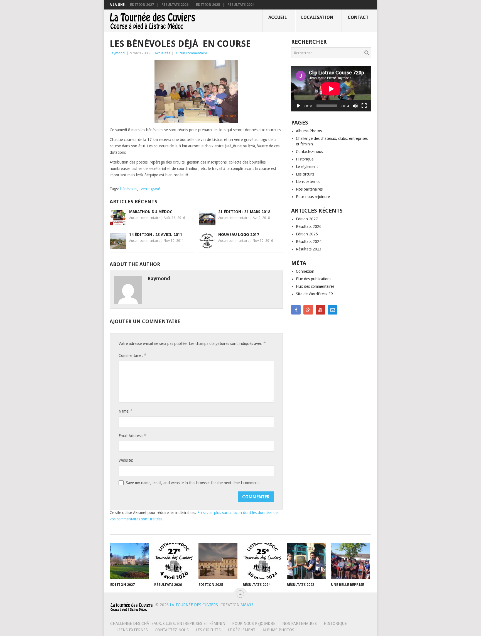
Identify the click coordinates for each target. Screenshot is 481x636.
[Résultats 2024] (262, 561)
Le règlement (307, 166)
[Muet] (355, 106)
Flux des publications (313, 279)
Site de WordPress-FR (314, 294)
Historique (304, 159)
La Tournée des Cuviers (194, 605)
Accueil (277, 17)
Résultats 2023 (309, 249)
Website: (126, 460)
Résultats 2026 (174, 5)
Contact (358, 17)
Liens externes (308, 181)
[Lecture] (298, 106)
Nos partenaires (309, 189)
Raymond (117, 53)
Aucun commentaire (191, 53)
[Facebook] (296, 310)
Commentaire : (132, 355)
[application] (331, 88)
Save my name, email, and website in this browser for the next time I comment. (193, 483)
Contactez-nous (309, 151)
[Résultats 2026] (173, 561)
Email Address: (132, 435)
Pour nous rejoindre (313, 196)
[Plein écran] (364, 106)
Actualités (162, 53)
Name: (125, 411)
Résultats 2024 (240, 5)
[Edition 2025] (217, 561)
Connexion (305, 271)
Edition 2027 (142, 5)
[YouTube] (320, 310)
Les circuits (305, 174)
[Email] (332, 310)
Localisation (317, 17)
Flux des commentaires (315, 286)
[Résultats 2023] (306, 561)
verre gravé (150, 189)
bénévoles (128, 189)
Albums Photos (309, 131)
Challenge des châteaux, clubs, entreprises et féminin (167, 623)
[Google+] (308, 310)
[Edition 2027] (129, 561)
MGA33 (247, 605)
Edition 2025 (208, 5)
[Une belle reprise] (350, 561)
